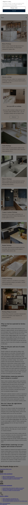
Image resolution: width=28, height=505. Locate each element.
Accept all (14, 10)
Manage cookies (14, 7)
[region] (14, 7)
